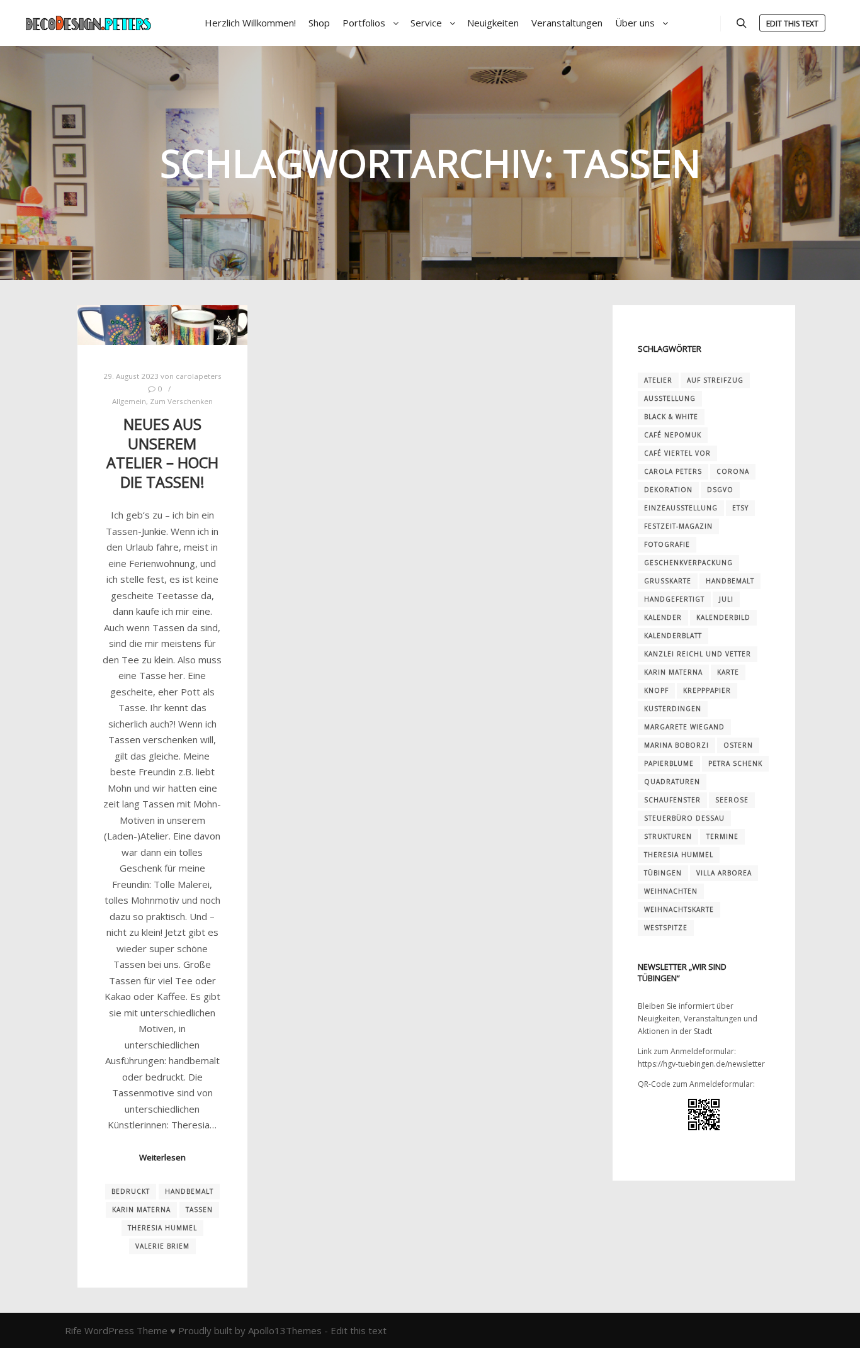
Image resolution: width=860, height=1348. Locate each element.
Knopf (656, 690)
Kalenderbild (723, 617)
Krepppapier (707, 690)
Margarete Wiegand (684, 726)
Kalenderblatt (673, 635)
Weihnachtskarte (679, 909)
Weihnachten (671, 891)
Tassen (199, 1209)
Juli (726, 599)
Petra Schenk (735, 763)
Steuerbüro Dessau (684, 818)
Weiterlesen (162, 1157)
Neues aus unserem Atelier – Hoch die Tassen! (162, 453)
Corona (732, 471)
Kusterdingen (672, 708)
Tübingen (663, 872)
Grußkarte (667, 580)
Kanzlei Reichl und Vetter (697, 653)
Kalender (663, 617)
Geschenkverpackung (688, 562)
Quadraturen (672, 781)
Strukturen (668, 836)
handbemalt (189, 1191)
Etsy (740, 507)
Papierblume (669, 763)
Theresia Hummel (162, 1227)
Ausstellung (670, 398)
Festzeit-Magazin (678, 526)
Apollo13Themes (285, 1330)
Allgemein (129, 401)
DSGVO (720, 489)
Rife (73, 1330)
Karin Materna (141, 1209)
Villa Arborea (724, 872)
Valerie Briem (162, 1246)
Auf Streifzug (715, 380)
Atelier (658, 380)
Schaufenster (672, 799)
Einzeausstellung (681, 507)
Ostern (738, 745)
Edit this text (792, 23)
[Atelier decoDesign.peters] (88, 23)
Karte (728, 672)
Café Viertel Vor (677, 453)
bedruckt (130, 1191)
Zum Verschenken (181, 401)
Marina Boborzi (676, 745)
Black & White (671, 416)
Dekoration (668, 489)
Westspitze (665, 927)
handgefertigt (674, 599)
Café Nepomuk (672, 434)
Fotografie (667, 544)
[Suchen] (741, 23)
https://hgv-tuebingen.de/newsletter (701, 1064)
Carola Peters (673, 471)
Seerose (732, 799)
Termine (722, 836)
